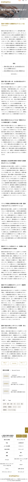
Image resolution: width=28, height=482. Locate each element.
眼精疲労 (5, 409)
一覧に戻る (14, 363)
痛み (22, 403)
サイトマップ (21, 472)
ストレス (14, 406)
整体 (8, 403)
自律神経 (5, 406)
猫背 (11, 403)
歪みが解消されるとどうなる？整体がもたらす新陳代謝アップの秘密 (14, 72)
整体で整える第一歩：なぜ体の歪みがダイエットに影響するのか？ (14, 67)
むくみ (18, 403)
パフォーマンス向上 (11, 409)
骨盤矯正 (9, 406)
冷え (14, 403)
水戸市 (4, 403)
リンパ (19, 406)
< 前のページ (5, 363)
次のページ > (22, 363)
